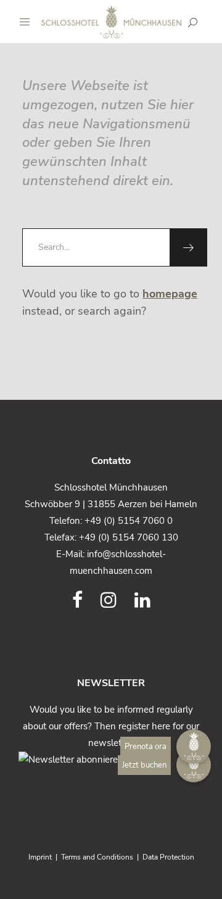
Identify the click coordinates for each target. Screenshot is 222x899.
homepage (169, 293)
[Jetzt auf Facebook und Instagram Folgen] (77, 600)
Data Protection (168, 857)
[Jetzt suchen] (192, 22)
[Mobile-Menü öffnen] (27, 21)
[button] (193, 765)
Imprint (40, 857)
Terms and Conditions (97, 857)
